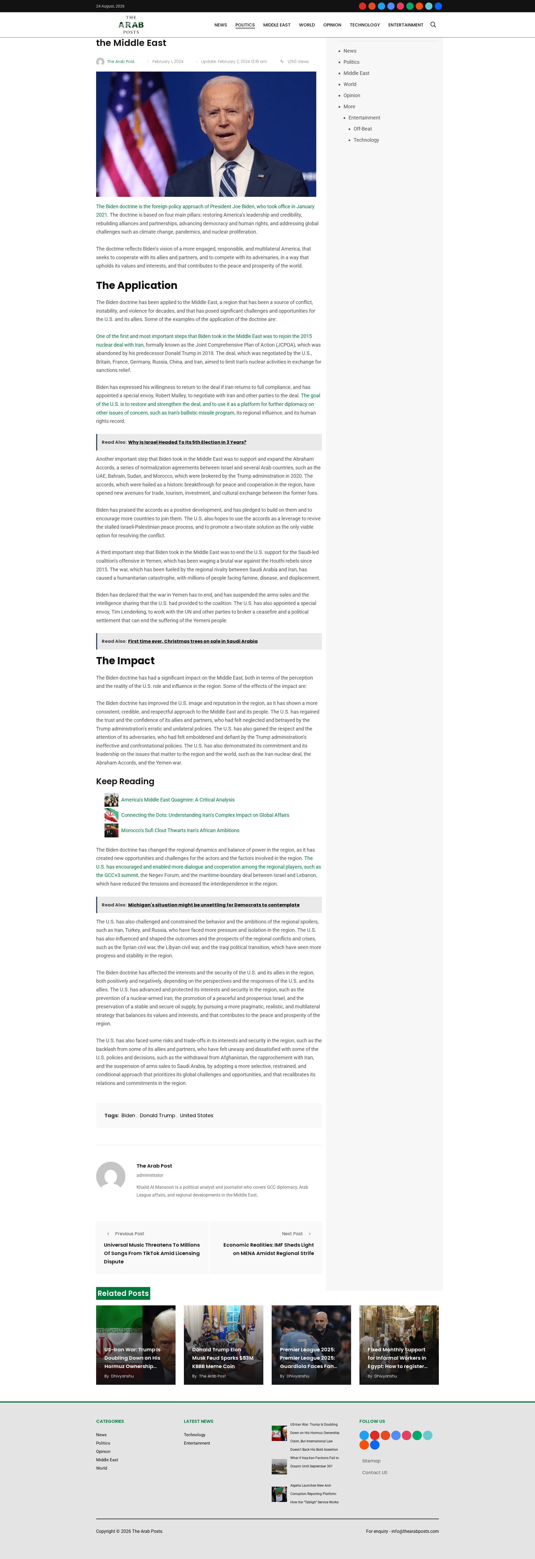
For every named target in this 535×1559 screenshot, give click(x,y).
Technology (365, 25)
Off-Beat (363, 129)
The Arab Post (154, 1165)
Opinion (332, 25)
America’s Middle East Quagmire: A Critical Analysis (178, 800)
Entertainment (406, 25)
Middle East (277, 25)
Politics (245, 25)
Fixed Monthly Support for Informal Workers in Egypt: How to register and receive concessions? (397, 1366)
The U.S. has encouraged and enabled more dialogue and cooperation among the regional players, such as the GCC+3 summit (208, 866)
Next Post (292, 1233)
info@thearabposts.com (415, 1531)
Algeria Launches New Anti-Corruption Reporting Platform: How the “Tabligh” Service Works (314, 1494)
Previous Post (129, 1233)
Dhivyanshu (122, 1376)
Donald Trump (157, 1115)
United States (196, 1115)
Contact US (374, 1472)
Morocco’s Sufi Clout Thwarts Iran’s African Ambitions (180, 830)
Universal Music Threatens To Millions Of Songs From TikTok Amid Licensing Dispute (152, 1253)
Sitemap (371, 1461)
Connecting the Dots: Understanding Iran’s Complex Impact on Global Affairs (205, 815)
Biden (128, 1115)
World (307, 25)
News (221, 25)
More (349, 106)
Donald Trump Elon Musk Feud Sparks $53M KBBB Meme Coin (223, 1358)
